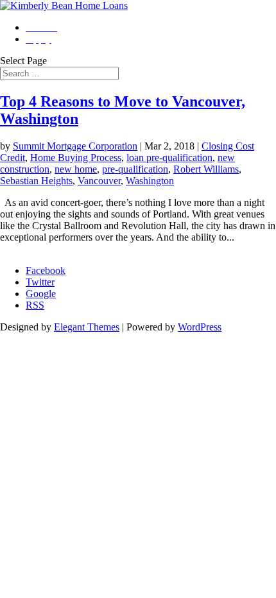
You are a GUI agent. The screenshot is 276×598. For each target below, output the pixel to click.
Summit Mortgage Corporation (75, 146)
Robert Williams (206, 169)
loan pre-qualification (169, 157)
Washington (150, 180)
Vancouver (99, 180)
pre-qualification (135, 169)
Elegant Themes (86, 326)
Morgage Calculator (40, 248)
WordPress (199, 326)
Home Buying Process (75, 157)
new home (76, 169)
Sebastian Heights (36, 180)
